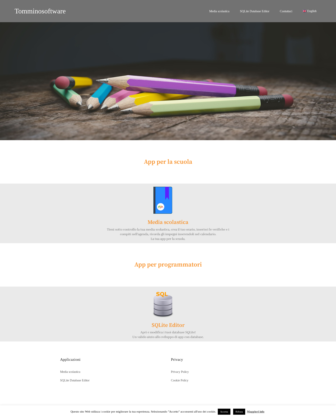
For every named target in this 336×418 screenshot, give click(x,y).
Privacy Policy (180, 371)
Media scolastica (219, 11)
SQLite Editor (168, 325)
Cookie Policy (179, 380)
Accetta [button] (224, 411)
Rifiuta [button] (239, 411)
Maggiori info (255, 411)
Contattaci (286, 11)
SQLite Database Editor (254, 11)
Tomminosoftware (40, 11)
